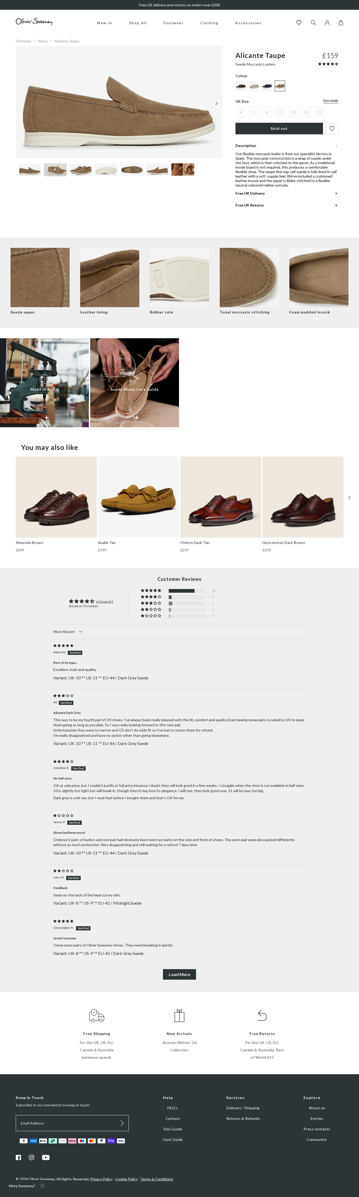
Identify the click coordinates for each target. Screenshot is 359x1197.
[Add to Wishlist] (332, 128)
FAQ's (172, 1108)
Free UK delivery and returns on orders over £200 (179, 5)
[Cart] (340, 24)
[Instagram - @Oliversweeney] (31, 1158)
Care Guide (173, 1139)
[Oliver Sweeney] (34, 24)
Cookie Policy (126, 1179)
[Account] (327, 24)
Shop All (138, 23)
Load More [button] (179, 974)
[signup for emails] (122, 1123)
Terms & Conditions (156, 1179)
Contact (173, 1118)
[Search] (313, 23)
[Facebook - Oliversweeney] (18, 1158)
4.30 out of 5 (104, 602)
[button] (328, 64)
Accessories (248, 23)
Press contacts (317, 1129)
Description (245, 145)
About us (317, 1108)
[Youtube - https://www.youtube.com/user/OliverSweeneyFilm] (46, 1158)
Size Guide (330, 100)
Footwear (173, 23)
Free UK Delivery (250, 193)
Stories (316, 1118)
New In (104, 23)
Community (317, 1139)
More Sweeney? (22, 1186)
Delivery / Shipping (243, 1108)
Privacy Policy (101, 1179)
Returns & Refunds (243, 1118)
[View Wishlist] (299, 23)
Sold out (279, 128)
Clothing (209, 23)
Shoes (43, 41)
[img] (63, 645)
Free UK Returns (249, 205)
